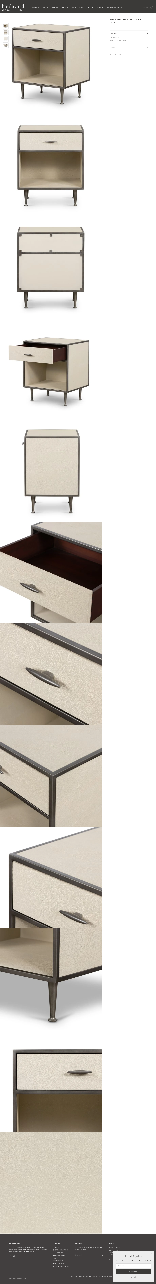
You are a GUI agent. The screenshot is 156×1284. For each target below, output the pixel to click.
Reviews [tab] (112, 48)
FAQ (54, 1258)
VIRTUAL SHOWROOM (114, 7)
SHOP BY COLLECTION (60, 1250)
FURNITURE (36, 7)
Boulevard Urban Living (19, 1278)
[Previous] (6, 20)
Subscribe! (133, 1272)
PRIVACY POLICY (58, 1261)
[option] (6, 26)
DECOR (45, 7)
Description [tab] (113, 33)
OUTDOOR (65, 7)
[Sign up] (102, 1255)
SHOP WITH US (58, 1253)
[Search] (152, 7)
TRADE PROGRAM (59, 1255)
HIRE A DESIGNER (59, 1263)
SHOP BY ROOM (77, 7)
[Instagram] (135, 1277)
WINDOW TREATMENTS (61, 1266)
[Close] (151, 1253)
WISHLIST (100, 7)
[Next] (6, 51)
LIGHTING (55, 7)
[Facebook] (132, 1277)
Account (145, 7)
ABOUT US (89, 7)
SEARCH (55, 1247)
